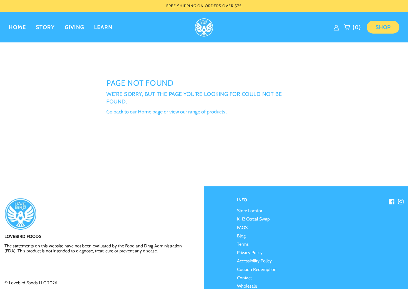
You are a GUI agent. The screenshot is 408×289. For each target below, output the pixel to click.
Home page (150, 112)
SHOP (383, 27)
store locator (249, 210)
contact (244, 277)
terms (243, 244)
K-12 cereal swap (253, 219)
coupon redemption (256, 269)
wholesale (247, 286)
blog (241, 236)
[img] (337, 27)
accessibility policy (254, 260)
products (216, 112)
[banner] (204, 26)
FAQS (242, 227)
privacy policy (250, 252)
